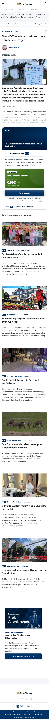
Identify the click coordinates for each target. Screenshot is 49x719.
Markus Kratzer (14, 47)
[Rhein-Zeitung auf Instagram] (26, 698)
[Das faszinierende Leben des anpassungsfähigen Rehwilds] (24, 424)
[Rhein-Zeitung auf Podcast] (31, 698)
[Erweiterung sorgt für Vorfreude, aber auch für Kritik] (24, 298)
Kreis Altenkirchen (25, 14)
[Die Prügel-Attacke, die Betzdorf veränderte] (24, 359)
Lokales (13, 14)
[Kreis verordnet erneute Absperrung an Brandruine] (24, 549)
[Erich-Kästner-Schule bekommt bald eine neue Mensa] (24, 233)
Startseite (4, 14)
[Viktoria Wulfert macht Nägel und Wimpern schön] (24, 485)
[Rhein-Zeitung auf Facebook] (22, 698)
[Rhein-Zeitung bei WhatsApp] (17, 698)
